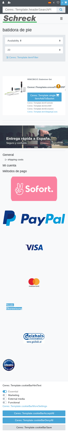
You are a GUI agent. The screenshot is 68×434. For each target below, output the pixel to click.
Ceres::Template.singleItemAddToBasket (43, 97)
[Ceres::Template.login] (3, 2)
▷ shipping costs (14, 159)
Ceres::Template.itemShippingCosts (42, 112)
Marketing (13, 395)
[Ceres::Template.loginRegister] (10, 2)
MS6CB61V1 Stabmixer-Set (39, 79)
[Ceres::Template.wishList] (58, 2)
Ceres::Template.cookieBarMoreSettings (25, 406)
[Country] (49, 2)
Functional (14, 402)
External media (16, 398)
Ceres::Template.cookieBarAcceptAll (34, 413)
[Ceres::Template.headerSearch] (60, 10)
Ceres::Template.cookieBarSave (34, 427)
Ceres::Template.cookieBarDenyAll (34, 420)
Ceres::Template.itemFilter (23, 57)
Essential (13, 391)
